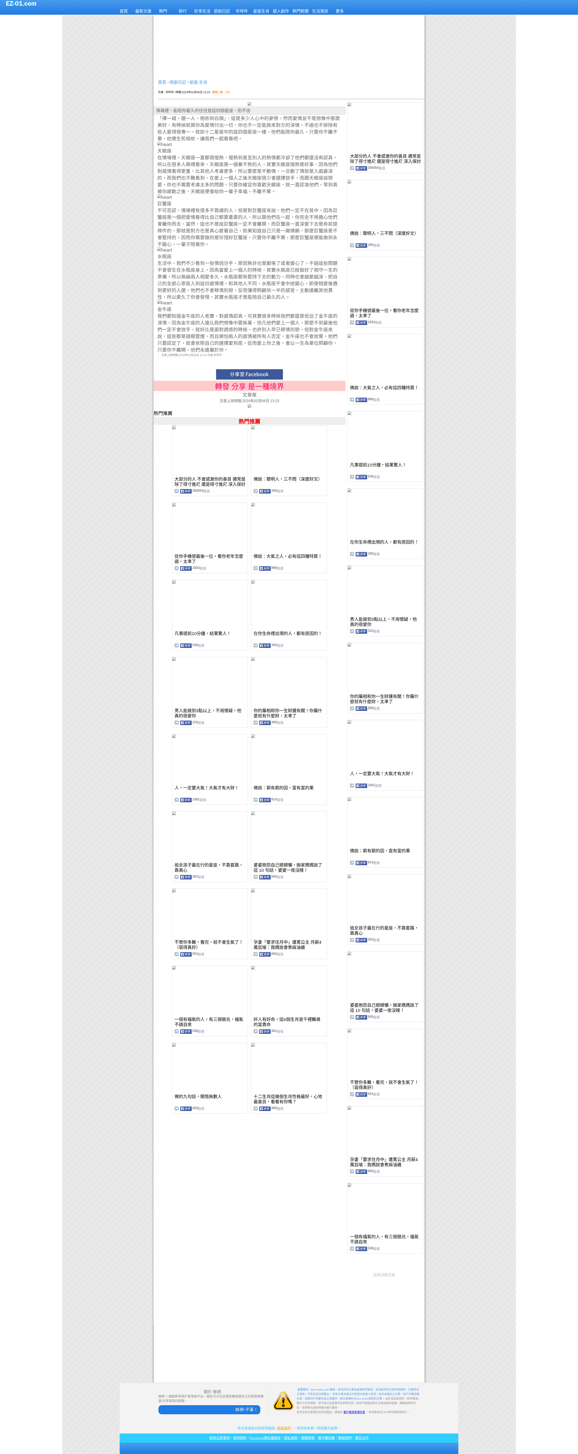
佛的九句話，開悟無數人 (198, 1096)
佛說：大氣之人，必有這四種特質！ (288, 556)
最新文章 (143, 11)
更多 (340, 11)
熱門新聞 (300, 11)
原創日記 (222, 11)
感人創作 (281, 11)
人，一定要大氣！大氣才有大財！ (207, 788)
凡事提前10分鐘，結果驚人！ (203, 633)
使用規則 (240, 1438)
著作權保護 (326, 1438)
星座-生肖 (198, 82)
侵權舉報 (308, 1438)
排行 (183, 11)
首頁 (124, 11)
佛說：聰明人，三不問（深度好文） (288, 479)
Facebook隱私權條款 (265, 1438)
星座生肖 (261, 11)
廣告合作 (362, 1438)
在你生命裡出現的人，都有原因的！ (288, 633)
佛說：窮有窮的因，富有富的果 (284, 788)
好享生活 (202, 11)
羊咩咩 (241, 11)
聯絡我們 (284, 1428)
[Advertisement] (289, 46)
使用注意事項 (219, 1438)
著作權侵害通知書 (354, 1412)
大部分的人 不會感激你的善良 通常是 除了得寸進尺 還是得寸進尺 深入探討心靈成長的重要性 (210, 484)
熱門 (163, 11)
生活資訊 (320, 11)
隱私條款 (291, 1438)
